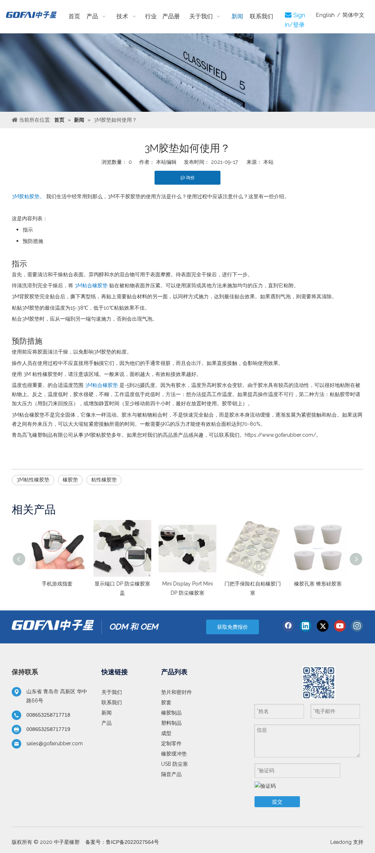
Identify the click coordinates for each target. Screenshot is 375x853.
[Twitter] (322, 626)
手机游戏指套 (57, 584)
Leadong (341, 842)
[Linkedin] (305, 626)
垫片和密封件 (176, 692)
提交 (277, 802)
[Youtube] (340, 626)
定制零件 (171, 743)
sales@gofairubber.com (54, 743)
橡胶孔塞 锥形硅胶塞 (318, 584)
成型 (166, 733)
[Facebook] (288, 626)
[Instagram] (357, 626)
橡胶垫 (70, 480)
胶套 (166, 702)
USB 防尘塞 (174, 764)
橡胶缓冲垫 (174, 754)
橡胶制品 (171, 713)
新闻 (106, 713)
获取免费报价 (232, 627)
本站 (268, 162)
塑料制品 (171, 723)
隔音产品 (171, 774)
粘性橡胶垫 (104, 480)
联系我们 (111, 702)
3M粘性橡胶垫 (32, 480)
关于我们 (111, 692)
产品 (106, 723)
